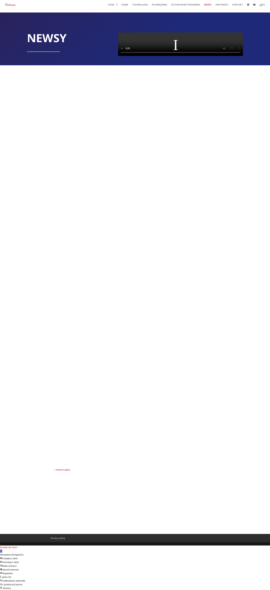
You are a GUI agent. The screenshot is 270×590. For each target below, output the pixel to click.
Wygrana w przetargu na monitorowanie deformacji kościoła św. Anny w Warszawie (135, 123)
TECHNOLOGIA (140, 5)
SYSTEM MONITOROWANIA (185, 5)
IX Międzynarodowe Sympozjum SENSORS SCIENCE (135, 323)
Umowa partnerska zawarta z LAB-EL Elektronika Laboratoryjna (135, 361)
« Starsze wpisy (62, 469)
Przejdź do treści (8, 547)
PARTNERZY (222, 5)
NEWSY (208, 5)
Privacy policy (58, 538)
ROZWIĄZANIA (159, 5)
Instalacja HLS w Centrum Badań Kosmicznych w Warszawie (135, 399)
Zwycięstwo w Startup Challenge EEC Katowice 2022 (134, 282)
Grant (135, 437)
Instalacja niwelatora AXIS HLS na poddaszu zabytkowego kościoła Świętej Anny (135, 206)
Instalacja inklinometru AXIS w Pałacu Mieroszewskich (134, 244)
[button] (1, 551)
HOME (125, 5)
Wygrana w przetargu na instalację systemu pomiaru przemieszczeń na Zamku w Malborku (135, 165)
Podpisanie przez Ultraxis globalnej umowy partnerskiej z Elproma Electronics (135, 82)
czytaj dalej (135, 103)
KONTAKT (237, 5)
